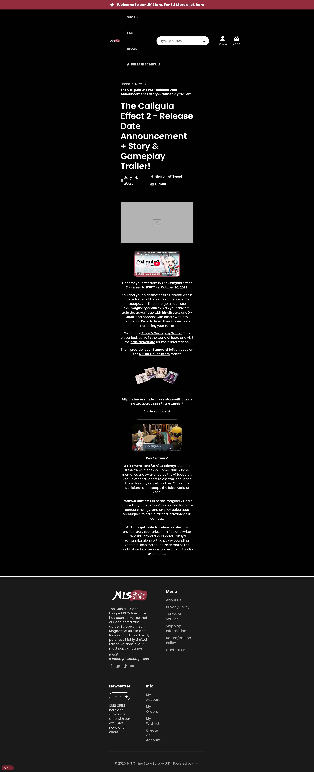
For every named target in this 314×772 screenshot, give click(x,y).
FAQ (130, 33)
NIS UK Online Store (154, 354)
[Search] (204, 41)
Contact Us (175, 649)
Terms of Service (173, 616)
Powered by (182, 763)
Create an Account (153, 735)
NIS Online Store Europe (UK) (149, 763)
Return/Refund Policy (178, 640)
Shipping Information (176, 628)
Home (125, 84)
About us (173, 600)
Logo (115, 41)
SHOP (131, 17)
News (139, 84)
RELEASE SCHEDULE (146, 64)
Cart (236, 41)
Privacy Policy (177, 607)
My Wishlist (152, 721)
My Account (153, 697)
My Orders (152, 709)
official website (143, 342)
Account (222, 41)
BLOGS (132, 49)
